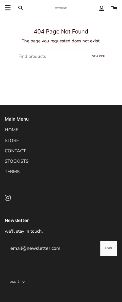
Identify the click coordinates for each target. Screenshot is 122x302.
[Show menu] (8, 8)
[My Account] (101, 8)
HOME (11, 130)
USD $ (15, 282)
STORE (12, 140)
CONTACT (15, 151)
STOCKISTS (16, 161)
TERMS (12, 172)
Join (108, 248)
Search (98, 56)
